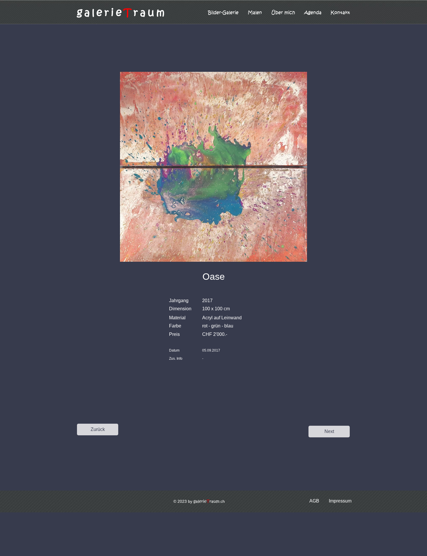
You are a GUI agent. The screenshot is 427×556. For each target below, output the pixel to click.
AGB (314, 500)
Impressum (340, 500)
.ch (209, 501)
